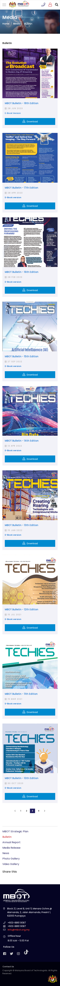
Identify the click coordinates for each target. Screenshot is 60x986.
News (5, 853)
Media (16, 23)
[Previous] (15, 811)
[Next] (44, 811)
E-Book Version (13, 113)
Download (32, 121)
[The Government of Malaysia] (53, 978)
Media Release (11, 848)
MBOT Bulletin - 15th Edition (21, 356)
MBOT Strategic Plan (15, 831)
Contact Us (8, 966)
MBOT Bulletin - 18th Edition (21, 103)
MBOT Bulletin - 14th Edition (22, 440)
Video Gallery (10, 864)
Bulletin (7, 837)
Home (5, 23)
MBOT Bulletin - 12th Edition (21, 609)
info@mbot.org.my (19, 929)
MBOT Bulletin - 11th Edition (21, 694)
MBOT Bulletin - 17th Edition (21, 187)
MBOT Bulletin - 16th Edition (21, 272)
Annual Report (11, 842)
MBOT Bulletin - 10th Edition (21, 778)
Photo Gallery (11, 858)
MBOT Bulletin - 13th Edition (21, 525)
